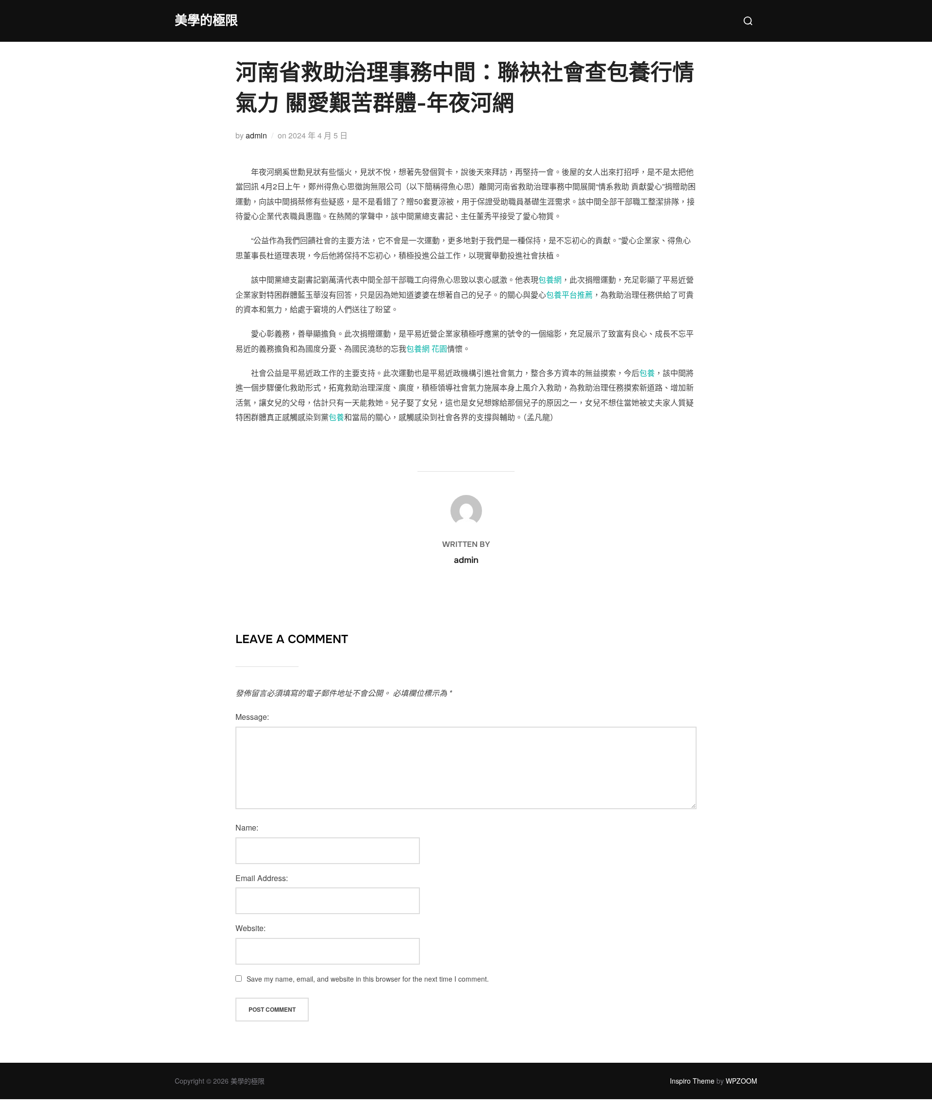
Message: (252, 716)
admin (256, 135)
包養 (647, 372)
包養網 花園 (426, 348)
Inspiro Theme (692, 1081)
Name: (246, 827)
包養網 (550, 279)
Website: (250, 928)
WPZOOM (741, 1081)
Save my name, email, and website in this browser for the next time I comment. (368, 979)
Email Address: (261, 878)
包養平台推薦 (569, 294)
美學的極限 (206, 21)
